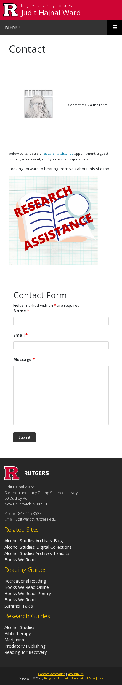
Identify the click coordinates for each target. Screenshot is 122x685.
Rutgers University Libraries (46, 5)
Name (21, 311)
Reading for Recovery (25, 652)
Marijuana (14, 640)
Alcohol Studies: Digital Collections (38, 547)
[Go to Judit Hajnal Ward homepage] (26, 478)
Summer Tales (18, 606)
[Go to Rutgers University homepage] (11, 10)
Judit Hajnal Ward (51, 12)
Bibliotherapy (17, 633)
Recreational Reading (25, 581)
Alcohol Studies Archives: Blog (33, 540)
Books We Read (20, 599)
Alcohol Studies (19, 627)
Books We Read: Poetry (27, 593)
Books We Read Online (26, 587)
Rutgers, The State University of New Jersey (74, 678)
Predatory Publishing (25, 646)
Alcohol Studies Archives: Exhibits (36, 553)
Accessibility (76, 674)
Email (20, 335)
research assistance (57, 153)
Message (24, 359)
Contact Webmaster (51, 674)
